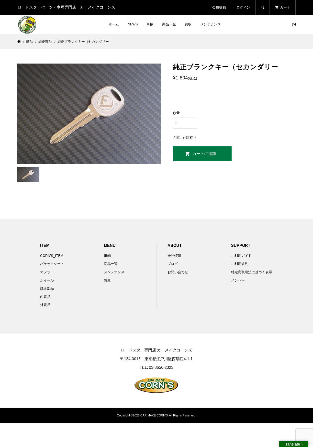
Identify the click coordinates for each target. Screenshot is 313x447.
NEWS (133, 24)
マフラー (47, 272)
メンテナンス (210, 24)
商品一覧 (169, 24)
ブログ (173, 264)
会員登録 (219, 7)
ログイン (243, 7)
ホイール (47, 280)
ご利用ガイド (241, 256)
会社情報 (174, 256)
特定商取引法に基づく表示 (251, 272)
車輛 (149, 24)
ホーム (114, 24)
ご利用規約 (239, 264)
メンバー (238, 280)
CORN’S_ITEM (51, 256)
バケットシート (52, 264)
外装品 (45, 305)
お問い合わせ (178, 272)
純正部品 (47, 288)
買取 (188, 24)
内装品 (45, 297)
